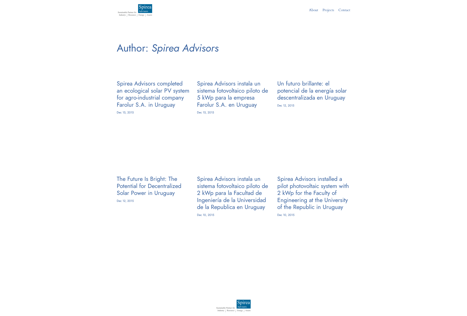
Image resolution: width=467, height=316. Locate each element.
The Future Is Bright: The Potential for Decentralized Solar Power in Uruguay (149, 185)
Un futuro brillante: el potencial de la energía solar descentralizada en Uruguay (312, 90)
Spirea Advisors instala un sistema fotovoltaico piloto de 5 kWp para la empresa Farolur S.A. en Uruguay (232, 94)
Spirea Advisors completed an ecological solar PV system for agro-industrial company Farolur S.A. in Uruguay (153, 94)
